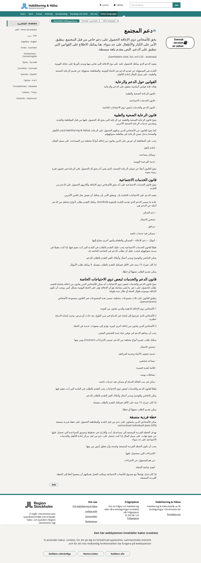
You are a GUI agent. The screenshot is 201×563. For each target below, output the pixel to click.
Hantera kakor (90, 553)
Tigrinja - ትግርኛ (30, 80)
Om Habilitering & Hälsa (85, 506)
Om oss (93, 14)
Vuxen (39, 14)
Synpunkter (91, 516)
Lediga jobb (91, 511)
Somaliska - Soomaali (27, 68)
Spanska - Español (29, 74)
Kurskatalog (61, 14)
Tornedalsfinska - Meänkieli (25, 86)
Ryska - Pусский (30, 62)
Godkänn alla (117, 553)
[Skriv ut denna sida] (154, 30)
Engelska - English (29, 41)
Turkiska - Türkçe (29, 92)
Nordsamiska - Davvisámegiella (29, 55)
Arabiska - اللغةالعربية (27, 23)
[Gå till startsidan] (39, 6)
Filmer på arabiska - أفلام (26, 29)
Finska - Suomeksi (29, 47)
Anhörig (49, 14)
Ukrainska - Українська (26, 98)
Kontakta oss (174, 514)
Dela (55, 484)
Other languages (108, 14)
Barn (31, 14)
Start (23, 14)
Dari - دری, (32, 35)
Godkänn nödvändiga (60, 553)
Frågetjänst (133, 518)
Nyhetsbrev (91, 521)
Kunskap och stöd (78, 14)
